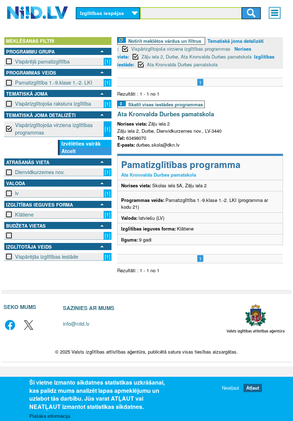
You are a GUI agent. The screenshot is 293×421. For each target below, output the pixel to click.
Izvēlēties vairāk (81, 143)
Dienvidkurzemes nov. (40, 172)
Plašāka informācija (49, 416)
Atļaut (252, 388)
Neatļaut (230, 388)
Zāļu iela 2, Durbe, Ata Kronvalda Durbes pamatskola (196, 56)
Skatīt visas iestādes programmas (165, 104)
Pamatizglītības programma (180, 164)
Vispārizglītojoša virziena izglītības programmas (54, 128)
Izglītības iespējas (102, 13)
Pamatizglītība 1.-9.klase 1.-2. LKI (53, 82)
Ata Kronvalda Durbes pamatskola (182, 64)
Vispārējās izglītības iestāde (46, 256)
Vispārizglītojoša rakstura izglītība (53, 103)
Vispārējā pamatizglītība (42, 61)
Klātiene (24, 214)
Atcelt (68, 150)
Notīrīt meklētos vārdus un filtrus (164, 40)
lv (17, 193)
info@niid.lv (76, 323)
